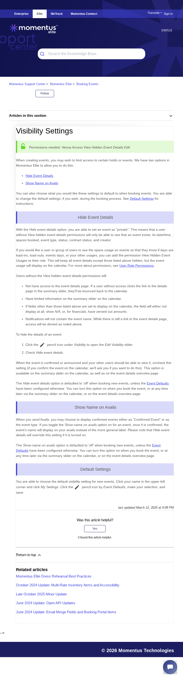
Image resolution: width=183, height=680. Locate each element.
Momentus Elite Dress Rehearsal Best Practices (54, 576)
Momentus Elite (61, 84)
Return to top (26, 555)
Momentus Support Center (27, 84)
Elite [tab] (40, 13)
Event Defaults (158, 383)
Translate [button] (153, 13)
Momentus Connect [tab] (84, 13)
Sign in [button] (168, 13)
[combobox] (92, 53)
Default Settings (142, 198)
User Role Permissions (136, 265)
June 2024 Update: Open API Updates (45, 603)
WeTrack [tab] (57, 13)
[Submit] (43, 54)
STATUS (166, 30)
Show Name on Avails (41, 183)
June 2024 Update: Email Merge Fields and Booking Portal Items (66, 612)
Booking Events (87, 84)
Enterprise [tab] (21, 13)
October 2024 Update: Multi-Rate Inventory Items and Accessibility (67, 585)
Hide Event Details (39, 176)
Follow (45, 93)
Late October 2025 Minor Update (41, 594)
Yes (94, 528)
